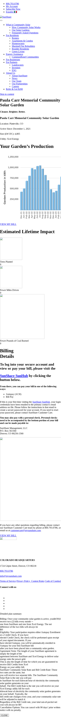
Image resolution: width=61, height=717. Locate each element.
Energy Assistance (14, 54)
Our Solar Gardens (20, 30)
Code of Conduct (53, 581)
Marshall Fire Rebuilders (23, 46)
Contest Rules (37, 581)
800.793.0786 (12, 3)
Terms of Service (8, 581)
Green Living (18, 51)
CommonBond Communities (25, 57)
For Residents (12, 35)
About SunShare (19, 75)
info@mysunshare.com (11, 576)
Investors (16, 67)
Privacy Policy (23, 581)
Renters (15, 38)
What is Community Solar (18, 24)
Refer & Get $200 (14, 89)
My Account (12, 6)
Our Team (16, 81)
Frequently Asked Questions (25, 32)
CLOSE (4, 715)
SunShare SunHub (14, 376)
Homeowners (18, 43)
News (14, 78)
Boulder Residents (20, 49)
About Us (10, 73)
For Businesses (13, 59)
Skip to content (7, 94)
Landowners (18, 65)
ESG (14, 70)
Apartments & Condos (22, 41)
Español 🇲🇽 (11, 12)
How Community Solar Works (26, 27)
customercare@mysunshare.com (26, 530)
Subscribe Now (13, 9)
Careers (15, 86)
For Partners (11, 62)
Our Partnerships (20, 83)
